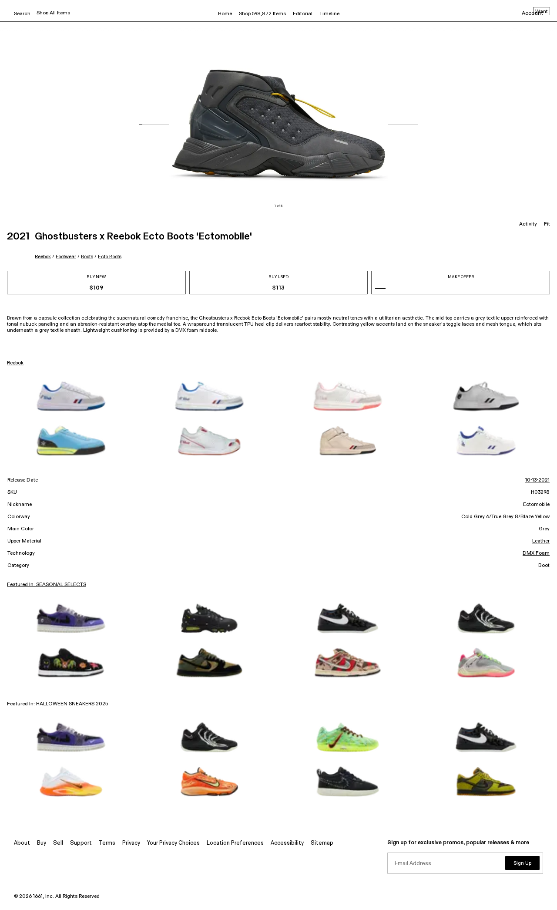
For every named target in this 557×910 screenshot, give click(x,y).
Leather (541, 541)
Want (541, 11)
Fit (547, 224)
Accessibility (287, 843)
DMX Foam (536, 553)
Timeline (329, 14)
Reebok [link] (15, 363)
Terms (107, 843)
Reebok (43, 256)
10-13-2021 (537, 480)
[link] (71, 396)
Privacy (131, 843)
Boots (87, 256)
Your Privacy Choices (173, 843)
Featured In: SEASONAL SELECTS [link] (46, 584)
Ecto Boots (109, 256)
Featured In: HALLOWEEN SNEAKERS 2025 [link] (57, 704)
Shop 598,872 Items (262, 14)
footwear (66, 256)
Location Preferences (235, 843)
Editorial (302, 14)
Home (225, 14)
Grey (544, 529)
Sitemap (322, 843)
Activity (528, 224)
